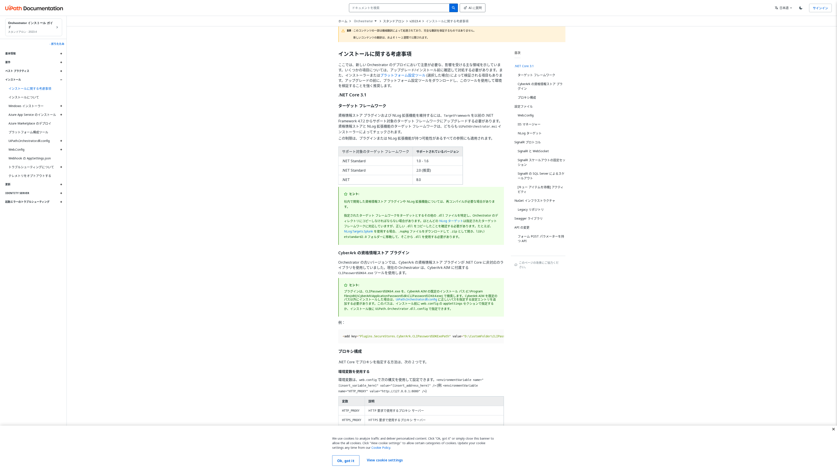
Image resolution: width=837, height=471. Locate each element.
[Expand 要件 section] (61, 62)
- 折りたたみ (56, 44)
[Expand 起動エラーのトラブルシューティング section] (61, 202)
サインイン (820, 8)
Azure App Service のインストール (32, 114)
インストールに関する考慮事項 (447, 21)
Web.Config (16, 149)
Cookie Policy (380, 447)
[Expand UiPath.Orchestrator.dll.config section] (61, 141)
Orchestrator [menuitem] (363, 21)
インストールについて (24, 97)
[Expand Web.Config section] (61, 150)
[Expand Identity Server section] (61, 193)
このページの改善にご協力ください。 (539, 264)
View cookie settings (385, 460)
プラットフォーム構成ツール (28, 132)
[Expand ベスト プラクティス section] (61, 71)
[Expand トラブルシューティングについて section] (61, 167)
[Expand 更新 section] (61, 184)
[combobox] (400, 8)
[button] (33, 88)
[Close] (833, 429)
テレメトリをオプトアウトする (30, 175)
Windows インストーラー (26, 106)
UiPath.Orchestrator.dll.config (29, 140)
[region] (418, 448)
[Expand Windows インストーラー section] (61, 106)
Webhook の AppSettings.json (30, 158)
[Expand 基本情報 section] (61, 54)
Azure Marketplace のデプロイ (30, 123)
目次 (517, 52)
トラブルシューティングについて (31, 167)
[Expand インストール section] (61, 80)
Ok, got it (345, 460)
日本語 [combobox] (782, 7)
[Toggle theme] (801, 8)
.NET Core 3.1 (352, 95)
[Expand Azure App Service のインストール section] (61, 115)
